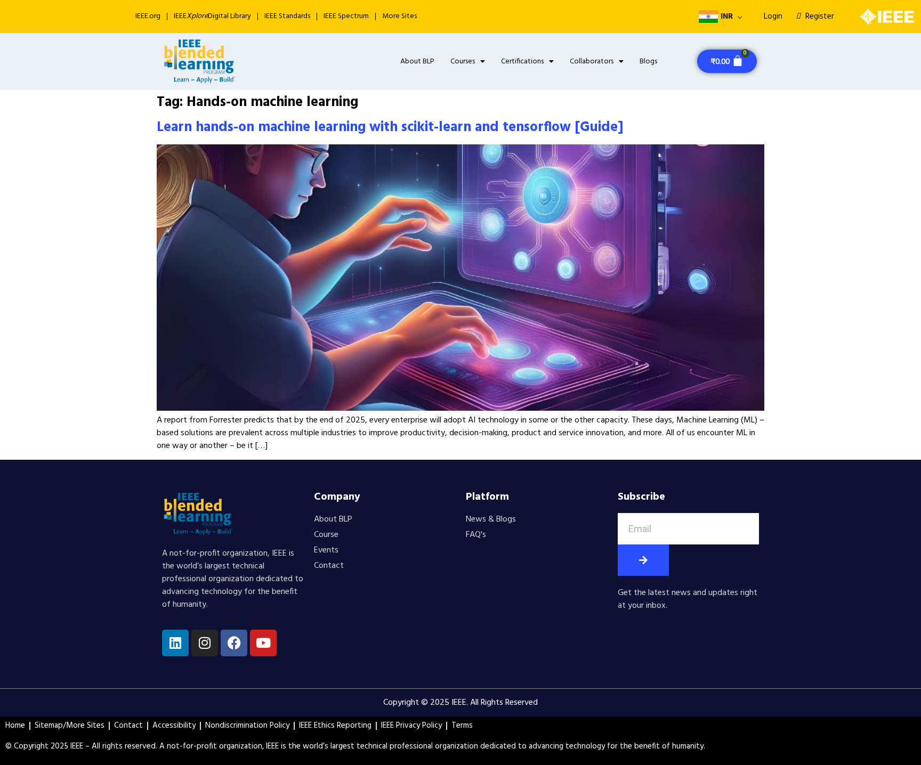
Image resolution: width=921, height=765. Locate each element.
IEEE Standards (287, 16)
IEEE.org (147, 16)
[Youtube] (263, 643)
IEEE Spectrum (346, 16)
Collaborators (591, 61)
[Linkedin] (175, 643)
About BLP (417, 61)
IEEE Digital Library (212, 16)
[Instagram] (204, 643)
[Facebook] (234, 643)
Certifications (522, 61)
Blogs (648, 61)
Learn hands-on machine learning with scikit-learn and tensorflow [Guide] (390, 128)
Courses (462, 61)
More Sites (399, 16)
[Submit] (643, 560)
